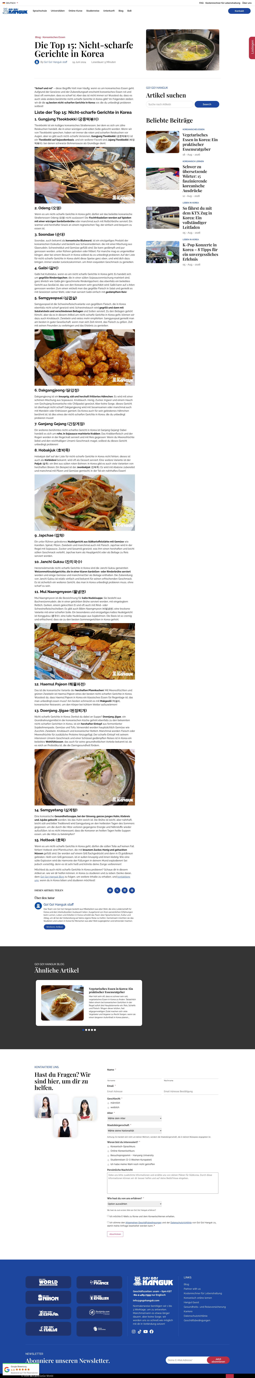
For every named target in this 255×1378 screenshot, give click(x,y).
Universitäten (58, 11)
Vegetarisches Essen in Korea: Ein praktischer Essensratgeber (200, 142)
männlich (115, 1102)
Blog (121, 11)
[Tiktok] (140, 1332)
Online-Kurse (75, 11)
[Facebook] (152, 1332)
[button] (110, 890)
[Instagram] (134, 1332)
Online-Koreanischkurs (122, 1150)
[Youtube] (146, 1332)
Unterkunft (109, 11)
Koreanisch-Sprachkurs (122, 1146)
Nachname (168, 1080)
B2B (129, 11)
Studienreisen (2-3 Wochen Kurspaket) (131, 1159)
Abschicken (115, 1234)
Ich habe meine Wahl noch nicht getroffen (132, 1164)
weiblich (114, 1107)
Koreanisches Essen (54, 37)
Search (207, 104)
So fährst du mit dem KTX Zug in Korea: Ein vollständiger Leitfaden (197, 217)
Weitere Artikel (54, 926)
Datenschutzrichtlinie (181, 1222)
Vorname (111, 1080)
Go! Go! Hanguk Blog (52, 876)
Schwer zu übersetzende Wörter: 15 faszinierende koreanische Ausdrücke (195, 178)
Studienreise (92, 11)
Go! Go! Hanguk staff (55, 62)
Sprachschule (40, 11)
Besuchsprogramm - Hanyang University (132, 1155)
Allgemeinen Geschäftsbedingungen (144, 1222)
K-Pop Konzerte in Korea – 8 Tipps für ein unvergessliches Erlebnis (200, 252)
